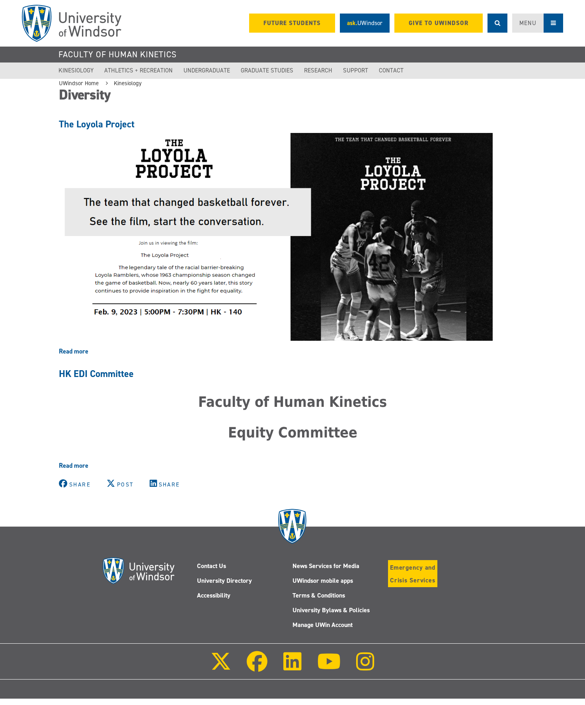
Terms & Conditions (318, 595)
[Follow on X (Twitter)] (220, 667)
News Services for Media (325, 566)
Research (318, 70)
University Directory (224, 580)
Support (355, 70)
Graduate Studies (267, 70)
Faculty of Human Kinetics (117, 54)
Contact (391, 70)
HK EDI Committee (96, 373)
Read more (73, 351)
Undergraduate (206, 70)
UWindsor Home (79, 83)
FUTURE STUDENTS (292, 23)
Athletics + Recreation (138, 70)
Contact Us (211, 566)
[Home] (71, 23)
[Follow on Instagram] (365, 667)
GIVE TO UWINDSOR (438, 23)
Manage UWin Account (322, 625)
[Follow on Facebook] (257, 667)
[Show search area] (497, 23)
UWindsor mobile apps (322, 580)
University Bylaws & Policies (331, 610)
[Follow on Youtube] (329, 667)
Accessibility (213, 595)
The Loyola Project (97, 124)
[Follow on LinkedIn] (292, 667)
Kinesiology (76, 70)
